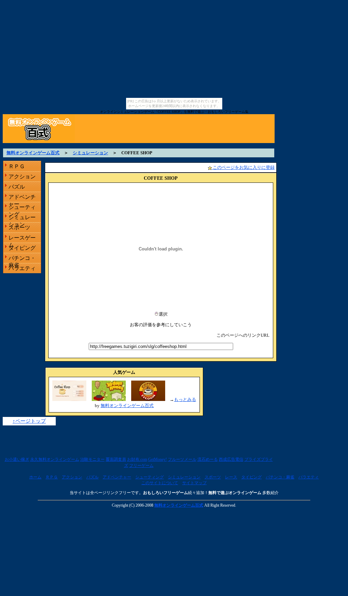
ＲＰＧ (16, 166)
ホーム (35, 477)
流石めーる (207, 459)
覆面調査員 (116, 459)
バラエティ (22, 268)
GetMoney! (157, 459)
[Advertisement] (174, 145)
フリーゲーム (141, 465)
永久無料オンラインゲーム (54, 459)
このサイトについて (159, 482)
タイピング (22, 248)
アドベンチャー (22, 198)
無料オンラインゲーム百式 (32, 152)
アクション (22, 176)
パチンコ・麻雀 (22, 259)
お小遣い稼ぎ (17, 459)
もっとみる (185, 399)
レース (231, 477)
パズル (16, 187)
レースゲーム (22, 239)
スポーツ (19, 227)
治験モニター (92, 459)
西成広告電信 (231, 459)
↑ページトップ (29, 421)
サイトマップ (194, 482)
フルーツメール (182, 459)
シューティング (22, 208)
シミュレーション (90, 152)
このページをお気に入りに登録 (243, 167)
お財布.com (137, 459)
